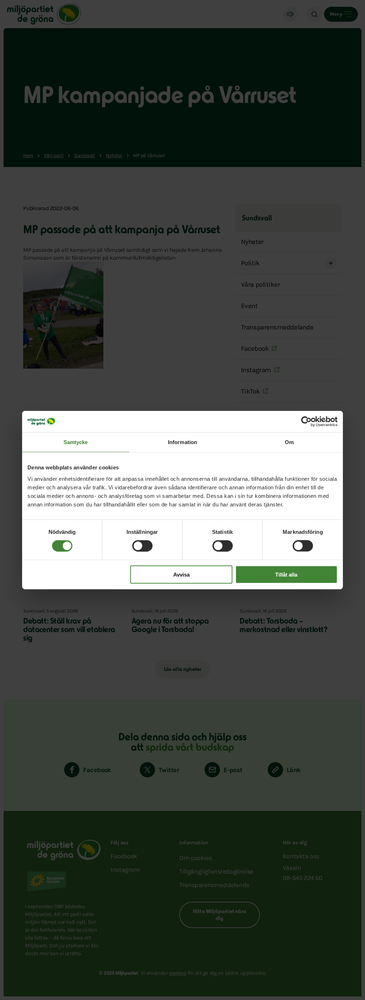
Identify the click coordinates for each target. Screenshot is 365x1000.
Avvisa (181, 574)
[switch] (142, 546)
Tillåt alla (286, 574)
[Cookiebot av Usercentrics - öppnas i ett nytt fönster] (306, 421)
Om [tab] (289, 442)
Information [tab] (182, 442)
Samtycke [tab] (75, 442)
